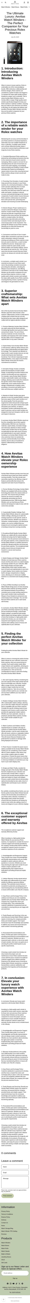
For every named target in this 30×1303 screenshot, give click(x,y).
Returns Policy (5, 1217)
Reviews (3, 1234)
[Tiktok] (17, 1284)
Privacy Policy (5, 1211)
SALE (3, 1259)
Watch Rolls (24, 7)
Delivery (3, 1220)
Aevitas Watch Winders (16, 1297)
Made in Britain (5, 1254)
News (3, 1225)
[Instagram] (11, 1284)
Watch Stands (5, 1251)
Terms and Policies (15, 1301)
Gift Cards (4, 1262)
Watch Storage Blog (7, 1228)
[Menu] (2, 2)
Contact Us (4, 1222)
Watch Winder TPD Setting (9, 1231)
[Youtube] (13, 1284)
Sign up (15, 1278)
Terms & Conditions (7, 1214)
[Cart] (28, 2)
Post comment (7, 1195)
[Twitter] (19, 1284)
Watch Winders (5, 7)
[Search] (5, 2)
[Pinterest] (22, 1284)
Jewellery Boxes (6, 1257)
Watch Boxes (15, 7)
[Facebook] (8, 1284)
